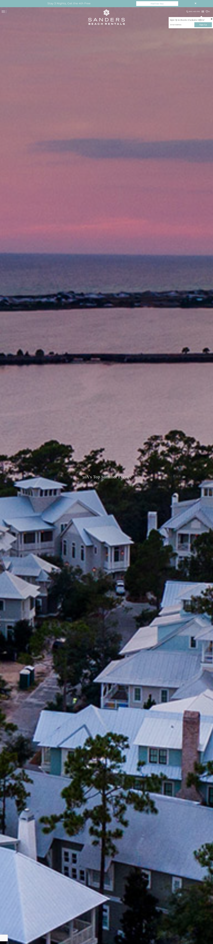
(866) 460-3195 (194, 12)
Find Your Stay (157, 3)
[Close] (194, 3)
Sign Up (203, 24)
